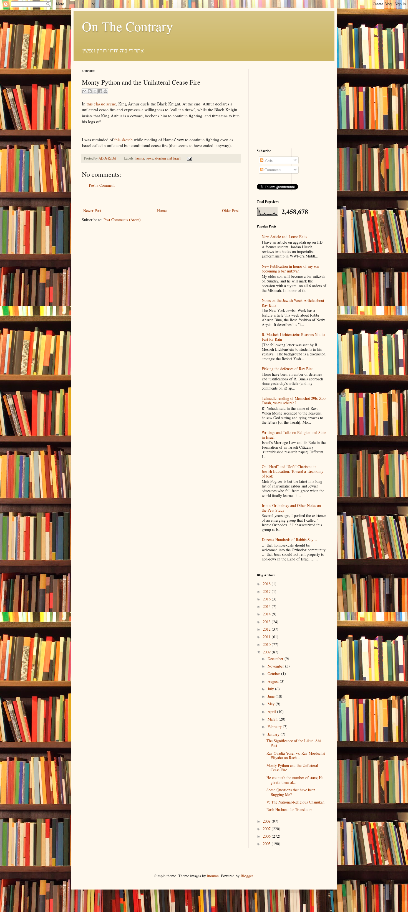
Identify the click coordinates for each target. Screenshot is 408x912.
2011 (267, 636)
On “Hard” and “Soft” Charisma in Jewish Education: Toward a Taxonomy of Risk (292, 471)
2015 (267, 606)
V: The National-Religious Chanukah (295, 802)
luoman (213, 875)
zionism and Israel (168, 158)
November (276, 666)
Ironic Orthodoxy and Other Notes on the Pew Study (291, 508)
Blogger (247, 875)
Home (162, 210)
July (271, 688)
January (274, 734)
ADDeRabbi (108, 158)
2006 (267, 836)
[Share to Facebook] (100, 91)
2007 (267, 828)
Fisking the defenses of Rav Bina (287, 368)
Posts (268, 160)
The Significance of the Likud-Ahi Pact (293, 743)
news (149, 158)
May (272, 703)
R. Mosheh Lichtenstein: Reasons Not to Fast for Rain (293, 337)
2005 (267, 843)
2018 (267, 583)
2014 (267, 614)
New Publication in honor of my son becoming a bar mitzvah (290, 269)
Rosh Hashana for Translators (289, 809)
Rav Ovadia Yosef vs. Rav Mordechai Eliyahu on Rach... (295, 756)
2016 (267, 599)
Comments (272, 169)
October (274, 673)
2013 (267, 621)
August (274, 681)
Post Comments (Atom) (122, 219)
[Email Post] (188, 158)
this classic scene (100, 104)
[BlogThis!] (89, 91)
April (272, 711)
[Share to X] (95, 91)
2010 (267, 644)
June (272, 696)
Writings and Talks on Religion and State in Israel (294, 435)
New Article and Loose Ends (284, 236)
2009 (267, 652)
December (276, 658)
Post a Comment (102, 185)
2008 (267, 821)
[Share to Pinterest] (105, 91)
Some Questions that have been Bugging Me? (290, 792)
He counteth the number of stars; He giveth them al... (294, 780)
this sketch (123, 139)
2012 (267, 629)
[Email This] (84, 91)
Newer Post (92, 210)
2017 (267, 591)
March (273, 719)
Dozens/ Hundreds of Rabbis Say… (289, 539)
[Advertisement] (161, 198)
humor (139, 158)
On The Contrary (127, 26)
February (275, 726)
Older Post (230, 210)
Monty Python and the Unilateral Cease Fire (292, 768)
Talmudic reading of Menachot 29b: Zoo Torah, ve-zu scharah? (294, 401)
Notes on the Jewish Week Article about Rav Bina (293, 303)
